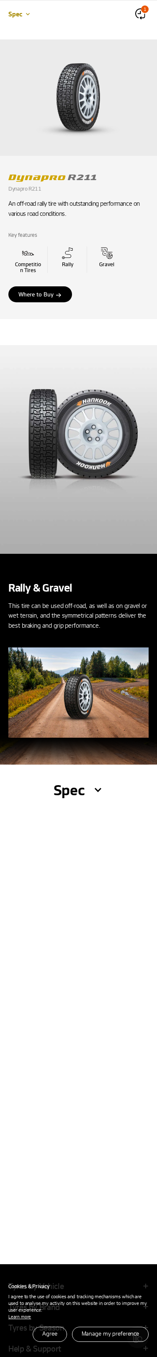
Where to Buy (36, 294)
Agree (49, 1333)
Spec (15, 14)
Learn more (19, 1316)
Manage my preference (110, 1333)
